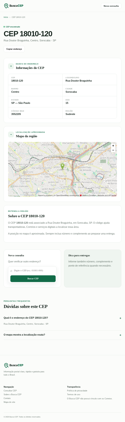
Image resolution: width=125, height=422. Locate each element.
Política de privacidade (77, 391)
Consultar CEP (10, 391)
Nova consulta (111, 6)
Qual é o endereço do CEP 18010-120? (62, 318)
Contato (7, 398)
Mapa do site (9, 402)
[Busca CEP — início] (16, 5)
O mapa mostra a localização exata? (62, 335)
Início (6, 17)
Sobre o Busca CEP (12, 394)
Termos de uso (73, 394)
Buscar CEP (33, 278)
